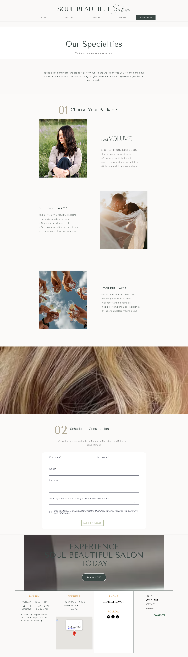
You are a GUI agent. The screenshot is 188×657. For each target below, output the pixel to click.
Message (53, 480)
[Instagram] (108, 616)
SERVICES (150, 604)
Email (52, 469)
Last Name (102, 457)
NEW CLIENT (152, 600)
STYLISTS (150, 608)
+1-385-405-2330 (113, 601)
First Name (54, 457)
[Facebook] (113, 616)
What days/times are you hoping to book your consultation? (78, 498)
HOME (149, 596)
